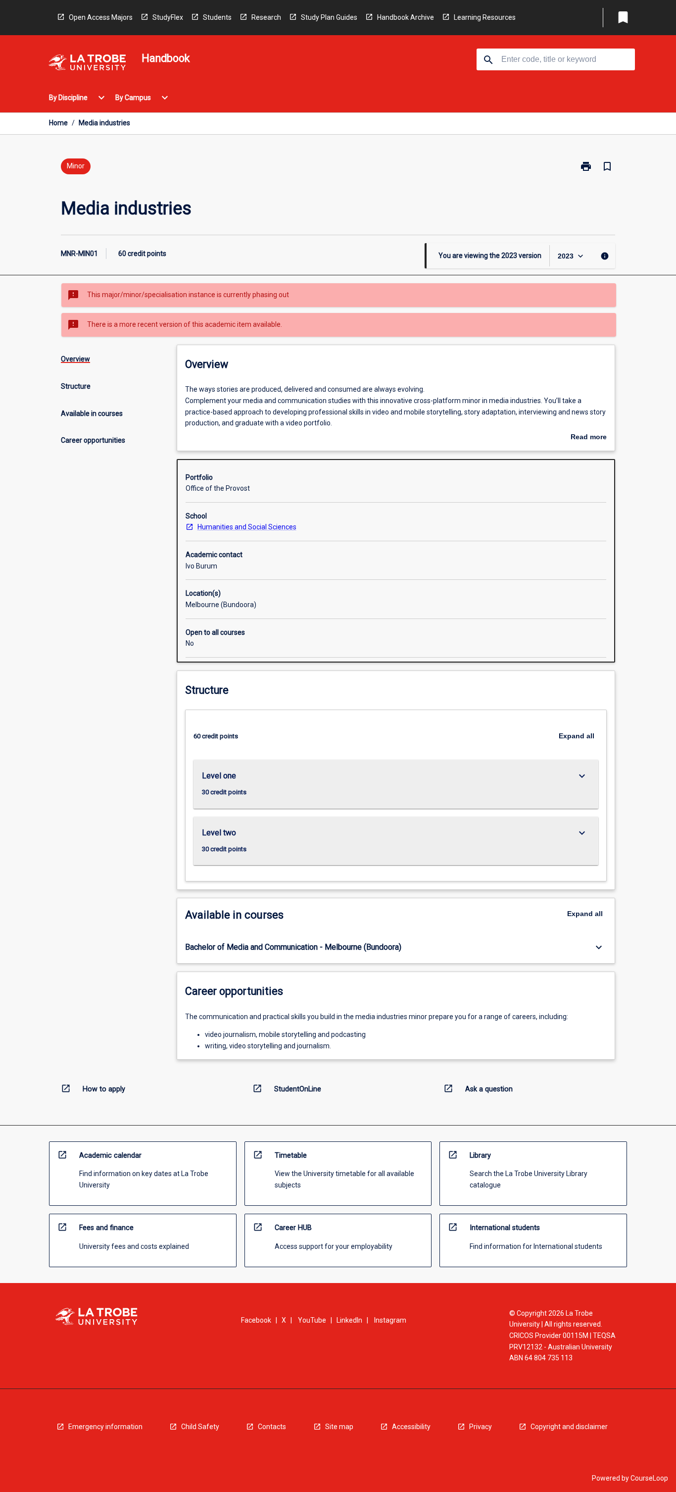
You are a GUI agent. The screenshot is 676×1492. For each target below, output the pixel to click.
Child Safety (200, 1427)
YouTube (312, 1320)
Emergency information (105, 1427)
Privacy (480, 1427)
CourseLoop (649, 1478)
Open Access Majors (101, 17)
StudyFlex (167, 17)
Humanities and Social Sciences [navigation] (246, 527)
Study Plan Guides (329, 17)
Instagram (390, 1320)
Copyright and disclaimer (569, 1427)
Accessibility (411, 1427)
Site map (339, 1427)
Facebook (256, 1320)
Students (217, 17)
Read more (589, 438)
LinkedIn (349, 1320)
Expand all (576, 736)
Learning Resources (485, 17)
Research (266, 17)
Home (58, 123)
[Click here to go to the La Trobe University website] (87, 64)
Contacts (272, 1427)
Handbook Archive (405, 17)
